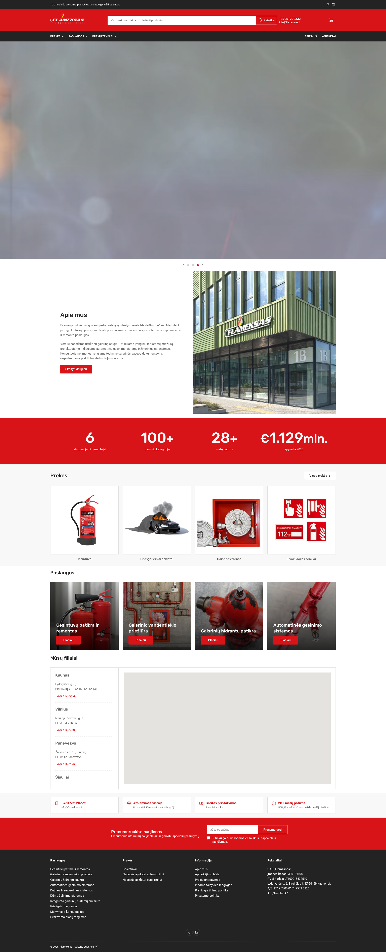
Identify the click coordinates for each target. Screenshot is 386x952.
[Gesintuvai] (84, 520)
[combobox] (208, 20)
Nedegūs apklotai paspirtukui (142, 880)
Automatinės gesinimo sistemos (72, 885)
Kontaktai (329, 36)
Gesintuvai (84, 559)
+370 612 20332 (65, 696)
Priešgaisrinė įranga (63, 906)
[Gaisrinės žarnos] (229, 520)
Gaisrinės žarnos (229, 559)
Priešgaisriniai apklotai (156, 559)
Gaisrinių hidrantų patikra (67, 880)
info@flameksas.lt (289, 22)
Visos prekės (318, 476)
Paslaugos (76, 36)
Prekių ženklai (102, 36)
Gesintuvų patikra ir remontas (70, 869)
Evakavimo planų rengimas (68, 917)
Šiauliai (62, 777)
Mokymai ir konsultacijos (67, 912)
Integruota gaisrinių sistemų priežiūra (75, 901)
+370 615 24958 (65, 764)
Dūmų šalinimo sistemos (67, 895)
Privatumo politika (207, 895)
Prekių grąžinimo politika (211, 890)
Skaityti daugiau (76, 369)
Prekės (55, 36)
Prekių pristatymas (207, 880)
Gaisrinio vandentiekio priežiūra (71, 874)
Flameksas (66, 946)
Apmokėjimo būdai (207, 874)
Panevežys (65, 743)
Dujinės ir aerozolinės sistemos (71, 890)
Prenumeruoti (272, 829)
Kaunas (62, 675)
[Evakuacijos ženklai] (301, 520)
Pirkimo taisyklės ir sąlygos (213, 885)
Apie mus (201, 869)
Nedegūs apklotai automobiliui (143, 874)
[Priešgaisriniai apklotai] (157, 520)
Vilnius (61, 709)
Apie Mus (311, 36)
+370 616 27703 (65, 730)
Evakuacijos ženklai (301, 559)
